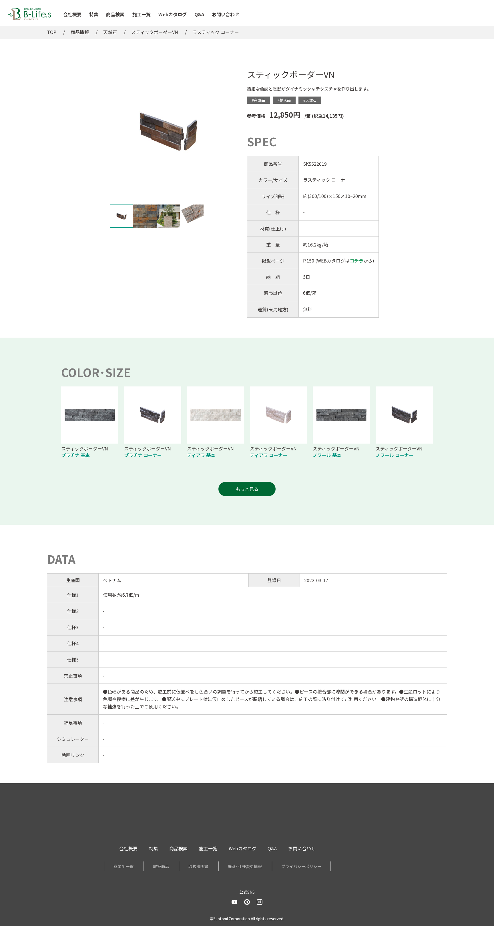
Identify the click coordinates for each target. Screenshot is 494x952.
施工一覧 (141, 14)
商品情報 (80, 32)
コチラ (356, 260)
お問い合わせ (225, 14)
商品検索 (115, 14)
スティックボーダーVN (154, 32)
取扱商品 (161, 866)
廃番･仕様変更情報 (245, 866)
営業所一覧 (123, 866)
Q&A (199, 14)
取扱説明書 (198, 866)
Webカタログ (172, 14)
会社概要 (72, 14)
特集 (93, 14)
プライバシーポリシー (301, 866)
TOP (51, 32)
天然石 (110, 32)
